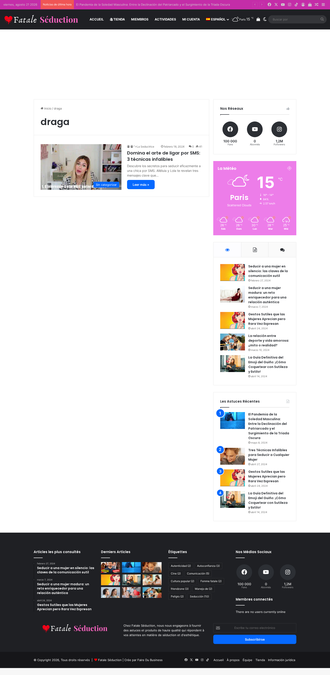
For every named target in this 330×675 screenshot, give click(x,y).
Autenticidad (181, 565)
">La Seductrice (146, 146)
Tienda (119, 19)
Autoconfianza (208, 565)
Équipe (247, 660)
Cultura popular (182, 581)
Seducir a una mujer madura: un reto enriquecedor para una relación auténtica (267, 295)
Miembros (139, 19)
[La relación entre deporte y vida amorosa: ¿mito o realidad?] (232, 342)
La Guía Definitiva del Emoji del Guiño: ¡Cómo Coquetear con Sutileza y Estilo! (268, 364)
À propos (233, 660)
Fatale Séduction (110, 660)
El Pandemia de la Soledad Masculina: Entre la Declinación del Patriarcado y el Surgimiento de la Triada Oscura (153, 4)
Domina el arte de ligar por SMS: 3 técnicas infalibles (163, 156)
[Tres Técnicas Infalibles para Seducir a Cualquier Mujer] (232, 456)
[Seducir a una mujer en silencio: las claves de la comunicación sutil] (232, 272)
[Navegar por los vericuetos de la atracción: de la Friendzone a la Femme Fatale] (152, 579)
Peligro (177, 596)
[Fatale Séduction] (41, 19)
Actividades (165, 19)
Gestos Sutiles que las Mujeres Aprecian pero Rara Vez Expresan (267, 319)
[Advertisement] (165, 60)
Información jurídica (281, 660)
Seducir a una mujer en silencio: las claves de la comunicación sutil (268, 271)
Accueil (97, 19)
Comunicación (198, 573)
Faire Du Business (150, 660)
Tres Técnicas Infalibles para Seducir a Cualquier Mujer (268, 455)
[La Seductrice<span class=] (128, 146)
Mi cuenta (191, 19)
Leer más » (141, 184)
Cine (176, 573)
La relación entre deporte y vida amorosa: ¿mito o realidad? (268, 341)
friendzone (180, 588)
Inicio (47, 108)
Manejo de (203, 588)
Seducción (199, 596)
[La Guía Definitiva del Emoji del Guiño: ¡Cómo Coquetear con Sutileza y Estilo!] (232, 363)
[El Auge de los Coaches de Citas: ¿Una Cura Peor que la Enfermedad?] (110, 567)
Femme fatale (211, 581)
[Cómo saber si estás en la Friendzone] (131, 592)
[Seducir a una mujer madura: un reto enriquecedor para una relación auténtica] (232, 294)
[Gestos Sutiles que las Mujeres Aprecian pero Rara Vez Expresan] (232, 320)
